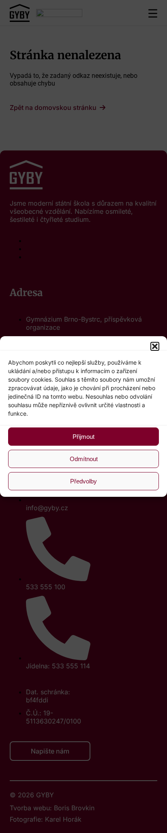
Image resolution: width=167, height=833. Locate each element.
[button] (155, 346)
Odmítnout (84, 458)
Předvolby (83, 481)
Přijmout (83, 436)
